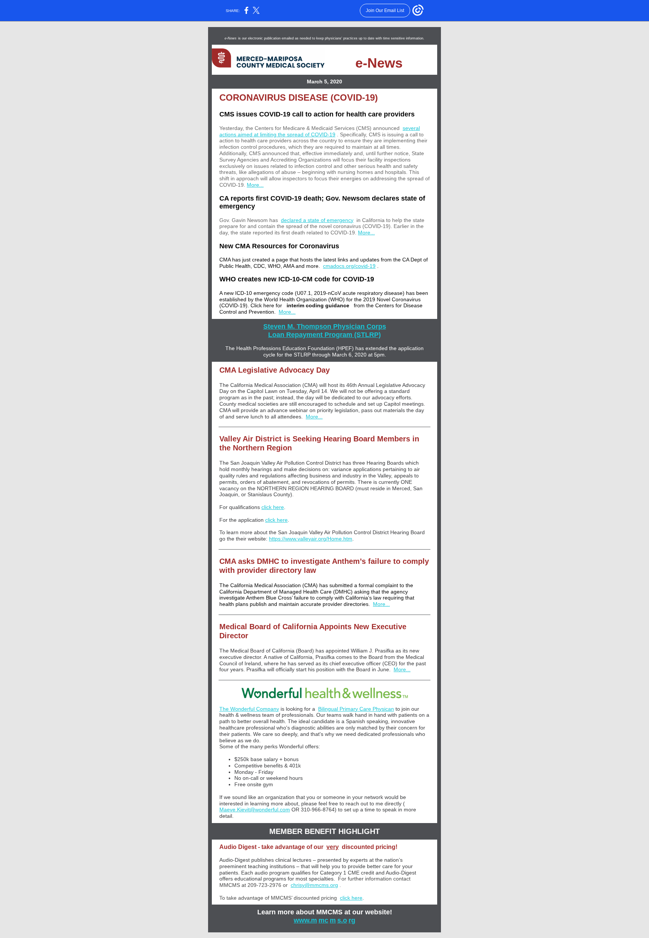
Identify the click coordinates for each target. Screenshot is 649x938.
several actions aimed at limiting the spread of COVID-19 (319, 131)
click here (272, 507)
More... (255, 185)
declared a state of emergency (317, 220)
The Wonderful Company (249, 709)
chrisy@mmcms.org (314, 885)
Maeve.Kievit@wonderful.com (254, 810)
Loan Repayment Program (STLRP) (324, 334)
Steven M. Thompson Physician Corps (324, 326)
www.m (305, 920)
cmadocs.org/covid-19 (349, 266)
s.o (342, 920)
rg (352, 920)
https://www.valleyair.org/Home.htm (310, 539)
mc (323, 920)
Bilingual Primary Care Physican (356, 709)
